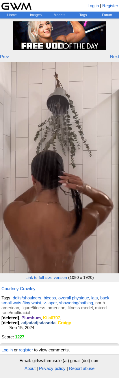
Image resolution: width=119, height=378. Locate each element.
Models (59, 15)
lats (94, 297)
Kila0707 (51, 317)
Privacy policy (52, 368)
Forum (107, 15)
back (104, 297)
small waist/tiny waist (21, 302)
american (56, 307)
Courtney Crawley (18, 288)
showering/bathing (76, 302)
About (30, 368)
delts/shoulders (27, 297)
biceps (50, 297)
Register (110, 5)
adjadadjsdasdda (38, 322)
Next (114, 56)
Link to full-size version (46, 277)
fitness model (80, 307)
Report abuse (81, 368)
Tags (83, 15)
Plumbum (31, 317)
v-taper (50, 302)
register (26, 349)
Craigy (64, 322)
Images (36, 15)
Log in (93, 5)
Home (12, 15)
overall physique (73, 297)
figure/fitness (33, 307)
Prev (4, 56)
